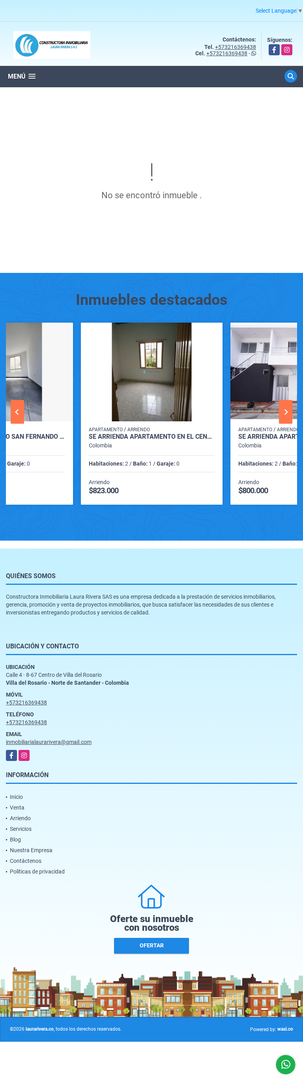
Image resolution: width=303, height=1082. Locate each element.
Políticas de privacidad (37, 871)
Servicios (21, 829)
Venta (17, 807)
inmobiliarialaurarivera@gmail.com (49, 742)
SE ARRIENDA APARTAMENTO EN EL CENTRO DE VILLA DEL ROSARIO (152, 437)
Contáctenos (25, 861)
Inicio (16, 797)
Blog (15, 839)
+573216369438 (235, 47)
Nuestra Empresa (31, 850)
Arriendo (20, 818)
